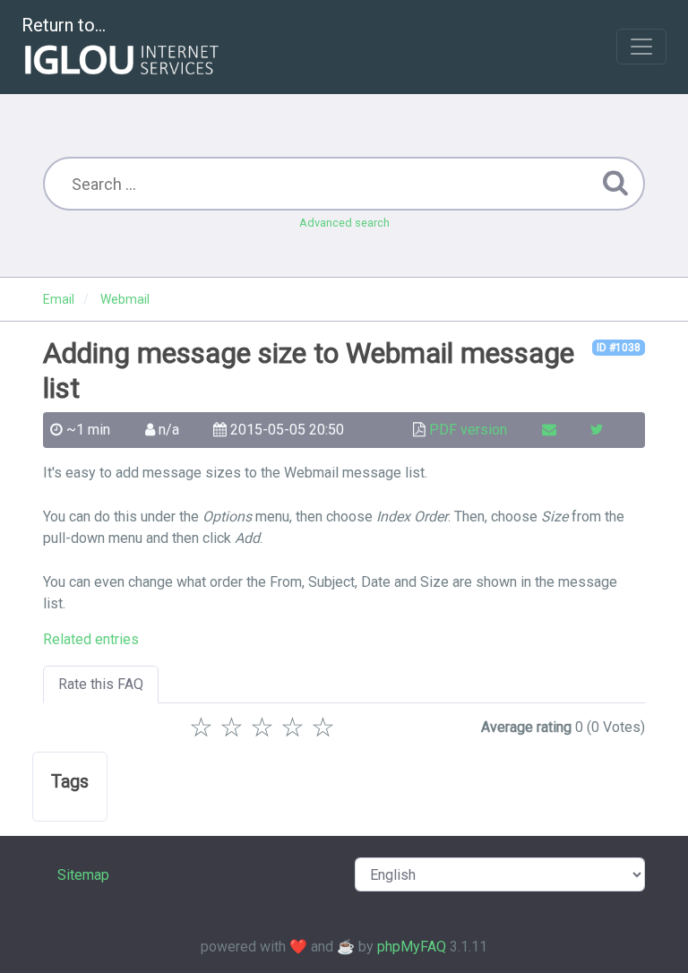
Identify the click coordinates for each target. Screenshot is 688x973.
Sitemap (83, 874)
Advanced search (344, 222)
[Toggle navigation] (641, 47)
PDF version (468, 429)
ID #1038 (619, 347)
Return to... (64, 25)
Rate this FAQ (100, 684)
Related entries (91, 639)
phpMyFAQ (411, 946)
